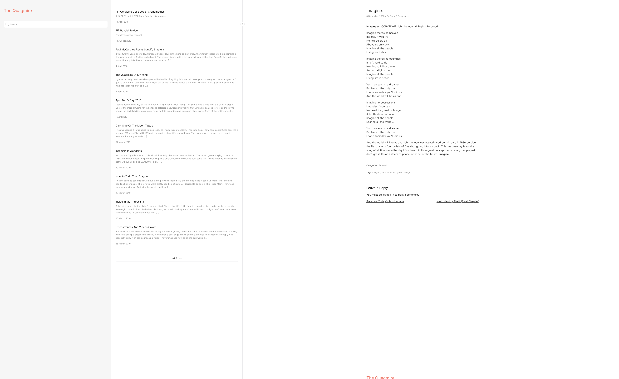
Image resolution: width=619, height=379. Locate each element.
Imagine (376, 172)
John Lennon (388, 172)
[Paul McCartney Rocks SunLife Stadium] (177, 58)
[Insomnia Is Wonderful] (177, 159)
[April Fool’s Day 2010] (177, 108)
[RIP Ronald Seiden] (177, 35)
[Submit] (7, 24)
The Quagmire (18, 10)
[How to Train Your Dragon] (177, 184)
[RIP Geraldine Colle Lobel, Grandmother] (177, 16)
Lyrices (399, 172)
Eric (391, 16)
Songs (407, 172)
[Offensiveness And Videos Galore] (177, 235)
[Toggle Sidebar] (242, 24)
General (383, 165)
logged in (388, 194)
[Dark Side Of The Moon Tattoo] (177, 134)
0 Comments (402, 16)
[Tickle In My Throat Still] (177, 210)
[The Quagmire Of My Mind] (177, 83)
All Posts (177, 258)
